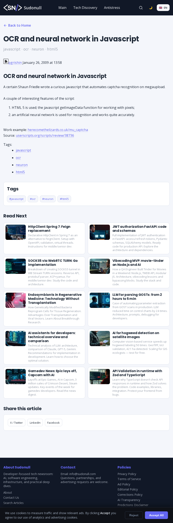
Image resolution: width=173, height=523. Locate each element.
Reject (133, 515)
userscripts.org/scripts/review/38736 (45, 135)
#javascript (16, 199)
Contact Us (11, 498)
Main (62, 7)
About (7, 492)
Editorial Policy (128, 489)
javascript (23, 150)
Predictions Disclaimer (133, 505)
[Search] (141, 7)
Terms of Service (129, 479)
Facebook (53, 423)
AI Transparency (129, 500)
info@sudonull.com (82, 474)
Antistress (112, 7)
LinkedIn (35, 423)
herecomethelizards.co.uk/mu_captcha (58, 129)
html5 (20, 172)
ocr (18, 157)
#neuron (47, 199)
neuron (22, 164)
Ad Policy (124, 484)
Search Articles (13, 503)
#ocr (33, 199)
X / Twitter (16, 423)
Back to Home (19, 25)
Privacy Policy (127, 474)
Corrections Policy (130, 495)
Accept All (156, 515)
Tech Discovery (85, 7)
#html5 (64, 199)
